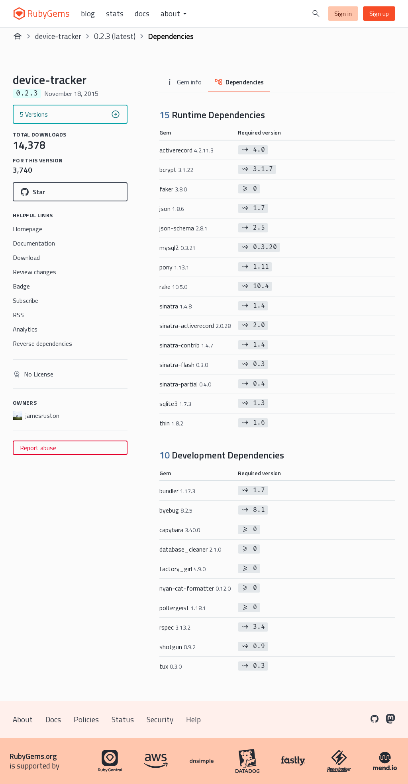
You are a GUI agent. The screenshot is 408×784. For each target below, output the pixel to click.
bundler (177, 490)
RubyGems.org (33, 756)
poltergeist (182, 607)
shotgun (177, 646)
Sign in (343, 13)
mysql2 (177, 247)
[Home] (17, 36)
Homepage (27, 229)
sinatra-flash (183, 364)
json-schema (183, 228)
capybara (179, 529)
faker (173, 189)
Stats (115, 13)
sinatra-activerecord (195, 325)
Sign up (379, 13)
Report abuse (38, 447)
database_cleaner (190, 549)
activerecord (186, 150)
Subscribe (25, 300)
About (23, 719)
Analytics (25, 329)
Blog (88, 13)
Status (123, 719)
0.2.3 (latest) (114, 36)
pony (174, 267)
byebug (175, 510)
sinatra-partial (185, 384)
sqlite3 (175, 403)
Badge (21, 286)
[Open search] (316, 13)
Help (193, 719)
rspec (174, 627)
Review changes (34, 272)
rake (173, 286)
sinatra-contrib (186, 345)
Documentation (34, 243)
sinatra (175, 306)
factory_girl (182, 568)
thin (171, 423)
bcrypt (176, 169)
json (171, 208)
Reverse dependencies (42, 343)
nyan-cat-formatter (195, 588)
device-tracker (58, 36)
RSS (18, 315)
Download (26, 257)
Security (160, 719)
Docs (142, 13)
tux (170, 666)
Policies (86, 719)
